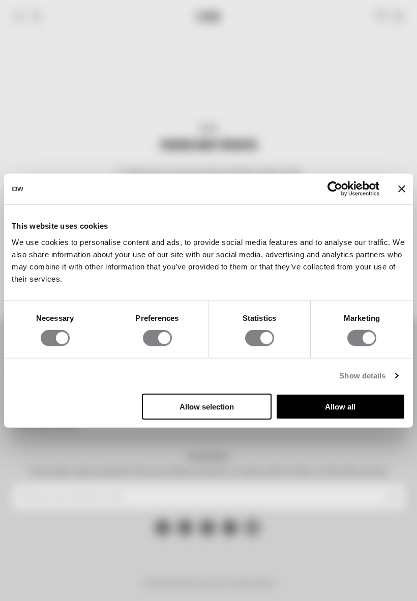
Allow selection (207, 406)
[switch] (157, 338)
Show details (362, 375)
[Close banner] (401, 189)
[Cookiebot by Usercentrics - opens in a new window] (334, 189)
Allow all (340, 406)
